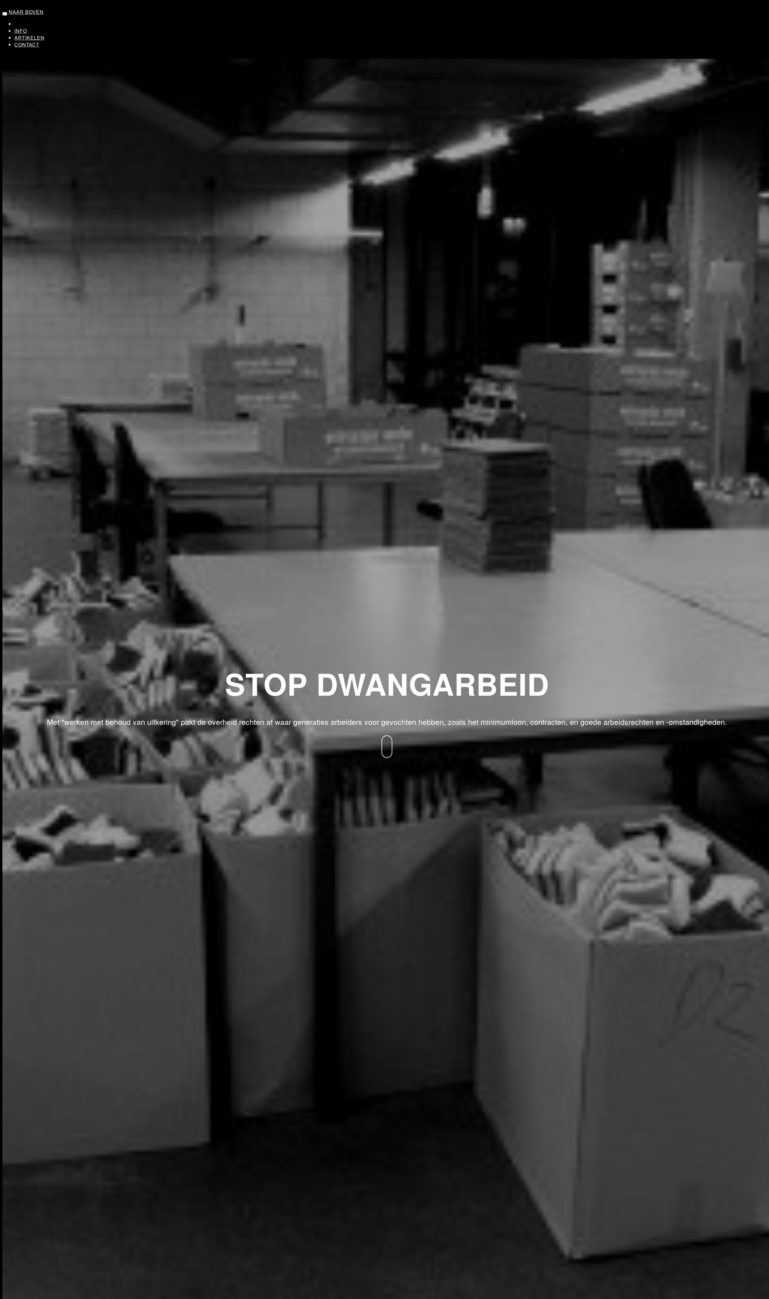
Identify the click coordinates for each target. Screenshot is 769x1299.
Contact (26, 44)
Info (20, 30)
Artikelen (29, 37)
